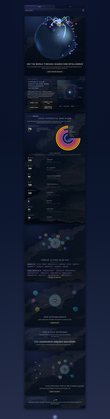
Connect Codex (34, 102)
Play (70, 6)
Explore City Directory (55, 277)
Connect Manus (34, 107)
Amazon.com (49, 200)
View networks (55, 322)
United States (50, 159)
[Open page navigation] (83, 10)
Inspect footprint (55, 391)
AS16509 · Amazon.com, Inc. (52, 184)
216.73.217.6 (49, 217)
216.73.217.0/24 (50, 208)
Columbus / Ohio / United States (54, 176)
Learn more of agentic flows (48, 107)
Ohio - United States (51, 167)
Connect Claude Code (48, 102)
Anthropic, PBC (50, 192)
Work (39, 6)
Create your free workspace (55, 71)
